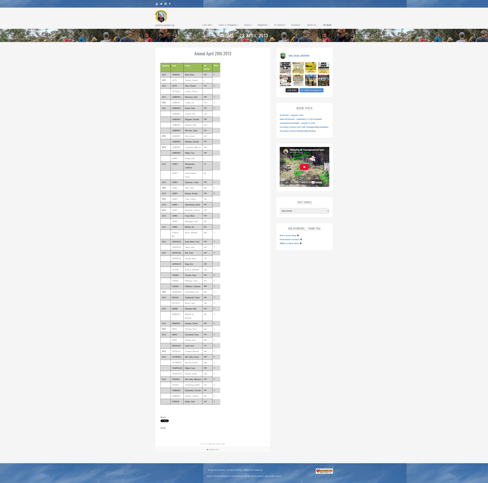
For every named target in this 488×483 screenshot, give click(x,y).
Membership (262, 25)
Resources (295, 25)
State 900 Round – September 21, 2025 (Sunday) (301, 119)
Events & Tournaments (228, 25)
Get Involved (279, 25)
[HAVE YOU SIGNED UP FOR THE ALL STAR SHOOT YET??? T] (323, 80)
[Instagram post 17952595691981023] (285, 80)
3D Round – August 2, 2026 (291, 115)
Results (247, 25)
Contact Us (311, 25)
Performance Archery (289, 239)
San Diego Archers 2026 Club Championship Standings (304, 127)
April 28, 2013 (214, 444)
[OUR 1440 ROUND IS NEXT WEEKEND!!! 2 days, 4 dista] (285, 67)
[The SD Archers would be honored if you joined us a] (311, 67)
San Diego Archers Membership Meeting (298, 131)
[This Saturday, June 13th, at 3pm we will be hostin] (323, 67)
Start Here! (207, 25)
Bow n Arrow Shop (288, 235)
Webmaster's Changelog (253, 470)
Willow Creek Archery (289, 243)
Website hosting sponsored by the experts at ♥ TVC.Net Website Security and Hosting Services (244, 476)
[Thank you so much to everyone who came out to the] (311, 80)
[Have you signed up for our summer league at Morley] (298, 67)
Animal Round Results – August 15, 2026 (297, 123)
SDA (223, 444)
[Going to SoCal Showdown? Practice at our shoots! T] (298, 80)
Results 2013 (214, 449)
